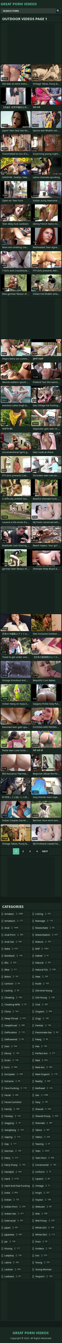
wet (41, 1213)
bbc (10, 962)
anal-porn (13, 934)
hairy (11, 1157)
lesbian (12, 1269)
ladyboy (13, 1255)
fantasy (12, 1116)
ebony (11, 1053)
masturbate (45, 927)
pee (41, 1046)
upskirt (42, 1178)
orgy (42, 1018)
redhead (44, 1088)
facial (11, 1095)
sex (41, 1095)
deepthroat (14, 1025)
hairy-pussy (14, 1164)
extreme (12, 1081)
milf (41, 948)
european (13, 1074)
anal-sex (13, 941)
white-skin (45, 1234)
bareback (13, 955)
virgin (42, 1192)
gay (10, 1143)
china (11, 1011)
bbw (10, 969)
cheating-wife (15, 1004)
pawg (41, 1039)
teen (42, 1150)
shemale (43, 1123)
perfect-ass (45, 1053)
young (42, 1262)
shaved (43, 1109)
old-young (45, 997)
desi (10, 1046)
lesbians (12, 1276)
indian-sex (14, 1213)
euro (10, 1067)
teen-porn (44, 1157)
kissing (12, 1248)
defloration (14, 1032)
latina (11, 1262)
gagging (12, 1123)
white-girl (44, 1227)
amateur (13, 913)
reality (42, 1081)
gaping (12, 1136)
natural (43, 962)
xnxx (41, 1241)
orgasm (43, 1011)
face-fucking (15, 1088)
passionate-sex (46, 1032)
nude (42, 983)
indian (11, 1199)
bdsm (11, 976)
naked (42, 955)
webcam (43, 1206)
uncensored (45, 1164)
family (12, 1109)
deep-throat (15, 1018)
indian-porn (14, 1206)
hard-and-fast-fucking (17, 1186)
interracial (13, 1220)
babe (11, 948)
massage (44, 920)
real (41, 1060)
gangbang (14, 1129)
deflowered (14, 1039)
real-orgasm (46, 1074)
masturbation (46, 934)
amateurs (13, 920)
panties (43, 1025)
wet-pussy (45, 1220)
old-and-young (43, 991)
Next (45, 851)
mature (43, 941)
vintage (42, 1185)
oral (41, 1004)
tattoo (42, 1136)
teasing (42, 1143)
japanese (13, 1234)
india (11, 1192)
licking (43, 913)
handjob (13, 1171)
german (12, 1150)
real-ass (43, 1067)
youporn (43, 1276)
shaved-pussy (46, 1116)
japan (11, 1227)
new (41, 976)
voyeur (43, 1199)
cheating (13, 997)
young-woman (43, 1270)
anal (11, 927)
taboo (42, 1129)
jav (9, 1241)
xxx (41, 1255)
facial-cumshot (12, 1102)
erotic (11, 1060)
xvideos (43, 1248)
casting (11, 990)
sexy (41, 1102)
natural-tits (45, 969)
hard (11, 1178)
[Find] (58, 11)
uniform (43, 1171)
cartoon (12, 983)
